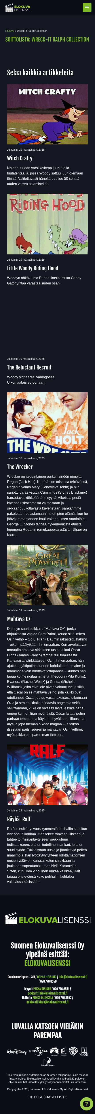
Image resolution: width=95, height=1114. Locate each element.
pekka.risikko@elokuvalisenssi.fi (47, 993)
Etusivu (9, 30)
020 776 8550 (48, 981)
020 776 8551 (61, 989)
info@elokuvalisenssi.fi (73, 977)
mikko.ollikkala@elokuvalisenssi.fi (47, 1002)
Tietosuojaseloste (47, 1097)
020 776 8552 (63, 998)
